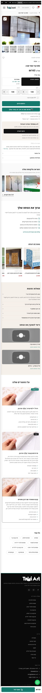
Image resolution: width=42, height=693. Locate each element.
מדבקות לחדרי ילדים (30, 617)
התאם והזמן (21, 103)
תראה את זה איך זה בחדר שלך (21, 109)
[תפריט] (4, 8)
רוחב (37, 88)
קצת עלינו (33, 654)
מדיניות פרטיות (32, 644)
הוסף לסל (17, 690)
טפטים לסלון (26, 538)
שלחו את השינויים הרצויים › (31, 232)
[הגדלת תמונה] (5, 19)
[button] (32, 183)
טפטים (36, 538)
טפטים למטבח (33, 13)
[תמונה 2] (28, 49)
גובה (18, 88)
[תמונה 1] (36, 49)
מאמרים (34, 638)
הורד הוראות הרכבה (35, 347)
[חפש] (18, 7)
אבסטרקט (21, 552)
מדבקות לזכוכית (32, 620)
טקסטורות (11, 552)
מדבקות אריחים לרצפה (30, 623)
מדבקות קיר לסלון (31, 613)
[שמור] (3, 57)
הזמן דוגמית (21, 131)
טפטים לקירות (32, 600)
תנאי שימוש (33, 641)
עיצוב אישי (33, 627)
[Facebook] (38, 590)
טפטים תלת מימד (33, 552)
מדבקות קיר (14, 538)
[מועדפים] (33, 8)
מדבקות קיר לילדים (17, 547)
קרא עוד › (5, 149)
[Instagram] (33, 590)
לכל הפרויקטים (9, 195)
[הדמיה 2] (5, 49)
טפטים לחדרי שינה (33, 547)
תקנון (34, 648)
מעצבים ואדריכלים (31, 651)
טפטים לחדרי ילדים (20, 543)
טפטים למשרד (34, 543)
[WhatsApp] (29, 590)
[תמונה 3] (20, 49)
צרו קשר (34, 658)
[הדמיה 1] (13, 49)
